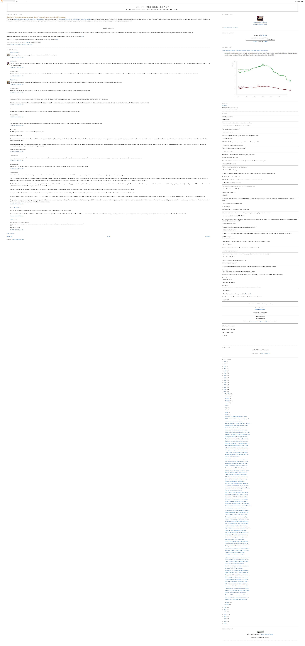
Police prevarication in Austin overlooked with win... (237, 512)
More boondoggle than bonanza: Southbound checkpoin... (238, 423)
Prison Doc (12, 80)
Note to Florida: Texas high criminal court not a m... (237, 492)
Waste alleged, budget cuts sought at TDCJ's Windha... (237, 503)
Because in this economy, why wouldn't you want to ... (237, 443)
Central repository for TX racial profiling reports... (236, 468)
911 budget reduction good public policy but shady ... (237, 476)
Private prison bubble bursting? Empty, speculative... (237, 541)
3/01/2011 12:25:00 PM (16, 84)
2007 (225, 614)
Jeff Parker (12, 220)
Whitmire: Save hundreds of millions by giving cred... (237, 432)
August (227, 403)
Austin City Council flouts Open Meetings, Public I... (237, 581)
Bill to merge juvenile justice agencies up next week (236, 577)
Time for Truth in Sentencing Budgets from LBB (236, 472)
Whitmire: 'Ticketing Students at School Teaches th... (237, 566)
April (226, 412)
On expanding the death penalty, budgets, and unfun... (237, 485)
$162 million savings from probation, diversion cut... (237, 532)
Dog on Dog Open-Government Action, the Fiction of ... (238, 528)
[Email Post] (31, 42)
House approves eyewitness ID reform (233, 421)
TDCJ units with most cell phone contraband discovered (237, 434)
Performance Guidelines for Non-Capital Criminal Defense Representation (74, 19)
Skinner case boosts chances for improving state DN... (237, 543)
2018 (225, 375)
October (227, 398)
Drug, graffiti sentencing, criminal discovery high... (236, 517)
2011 (225, 391)
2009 (225, 609)
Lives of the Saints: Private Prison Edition (234, 554)
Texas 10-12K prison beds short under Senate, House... (237, 590)
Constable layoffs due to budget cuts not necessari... (236, 525)
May (226, 410)
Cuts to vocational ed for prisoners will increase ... (236, 474)
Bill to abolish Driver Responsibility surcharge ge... (236, 499)
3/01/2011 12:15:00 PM (16, 76)
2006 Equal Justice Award (260, 309)
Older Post (207, 236)
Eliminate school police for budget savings (234, 481)
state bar (30, 44)
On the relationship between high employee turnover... (237, 510)
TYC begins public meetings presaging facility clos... (237, 483)
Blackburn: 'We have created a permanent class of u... (237, 595)
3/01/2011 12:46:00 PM (16, 93)
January (227, 604)
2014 (225, 385)
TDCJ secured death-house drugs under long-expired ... (237, 418)
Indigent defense (16, 44)
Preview (255, 41)
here (82, 36)
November (227, 396)
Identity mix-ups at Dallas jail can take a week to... (236, 501)
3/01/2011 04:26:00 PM (16, 125)
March (227, 414)
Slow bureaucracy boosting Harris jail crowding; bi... (237, 523)
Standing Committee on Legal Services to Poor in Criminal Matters (29, 19)
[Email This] (34, 42)
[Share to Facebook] (38, 42)
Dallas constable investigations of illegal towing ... (236, 479)
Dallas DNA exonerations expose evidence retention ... (237, 447)
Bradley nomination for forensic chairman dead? (236, 592)
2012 (225, 389)
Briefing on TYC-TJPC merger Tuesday (234, 568)
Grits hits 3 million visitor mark (232, 456)
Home (108, 236)
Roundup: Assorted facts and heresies (233, 490)
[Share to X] (37, 42)
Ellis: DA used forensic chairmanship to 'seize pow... (237, 597)
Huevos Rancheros (265, 353)
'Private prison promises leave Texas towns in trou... (237, 445)
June (226, 407)
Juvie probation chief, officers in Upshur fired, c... (236, 497)
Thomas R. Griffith (14, 208)
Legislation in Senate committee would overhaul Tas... (237, 557)
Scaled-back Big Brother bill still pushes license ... (236, 416)
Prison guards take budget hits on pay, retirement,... (236, 436)
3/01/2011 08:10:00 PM (16, 151)
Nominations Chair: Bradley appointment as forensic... (237, 570)
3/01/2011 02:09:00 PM (16, 117)
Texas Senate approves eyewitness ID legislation (236, 508)
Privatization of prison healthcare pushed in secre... (236, 427)
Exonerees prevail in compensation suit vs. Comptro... (237, 575)
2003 (225, 623)
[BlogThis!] (35, 42)
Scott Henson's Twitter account (231, 27)
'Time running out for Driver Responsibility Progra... (237, 588)
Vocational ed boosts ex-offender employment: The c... (237, 488)
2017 (225, 378)
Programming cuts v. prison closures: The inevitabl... (237, 439)
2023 (225, 364)
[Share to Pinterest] (40, 42)
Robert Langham (14, 52)
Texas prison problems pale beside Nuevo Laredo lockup (238, 505)
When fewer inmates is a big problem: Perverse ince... (237, 550)
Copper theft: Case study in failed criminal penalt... (236, 514)
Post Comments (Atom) (18, 239)
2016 (225, 380)
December (227, 393)
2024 (225, 361)
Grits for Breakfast (152, 6)
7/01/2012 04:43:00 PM (16, 204)
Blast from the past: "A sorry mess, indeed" (235, 539)
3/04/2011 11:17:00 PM (16, 168)
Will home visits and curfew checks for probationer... (237, 521)
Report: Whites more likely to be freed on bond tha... (237, 572)
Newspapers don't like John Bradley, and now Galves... (237, 586)
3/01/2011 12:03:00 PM (16, 67)
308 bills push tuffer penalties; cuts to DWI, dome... (236, 463)
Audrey (12, 61)
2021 (225, 368)
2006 (225, 616)
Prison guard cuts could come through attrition (235, 546)
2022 (225, 366)
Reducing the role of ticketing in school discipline (236, 430)
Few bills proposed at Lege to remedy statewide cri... (237, 519)
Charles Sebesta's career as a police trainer (234, 563)
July (226, 405)
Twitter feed (248, 294)
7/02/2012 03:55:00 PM (16, 216)
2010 (225, 607)
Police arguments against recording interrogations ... (237, 583)
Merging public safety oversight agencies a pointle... (237, 494)
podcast (24, 44)
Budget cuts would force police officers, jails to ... (236, 530)
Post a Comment (10, 233)
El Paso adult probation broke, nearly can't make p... (237, 579)
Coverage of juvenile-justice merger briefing (235, 552)
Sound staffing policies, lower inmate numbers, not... (237, 454)
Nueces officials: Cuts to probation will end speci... (236, 452)
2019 (225, 373)
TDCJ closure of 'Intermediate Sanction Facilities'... (236, 599)
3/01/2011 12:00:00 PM (16, 57)
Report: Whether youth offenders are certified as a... (236, 465)
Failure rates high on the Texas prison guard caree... (236, 534)
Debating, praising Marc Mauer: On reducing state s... (237, 470)
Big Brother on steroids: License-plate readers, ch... (236, 441)
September (227, 400)
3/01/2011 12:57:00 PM (16, 105)
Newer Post (9, 236)
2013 (225, 387)
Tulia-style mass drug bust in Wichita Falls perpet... (236, 450)
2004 (225, 621)
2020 (225, 371)
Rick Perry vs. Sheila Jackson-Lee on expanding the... (237, 548)
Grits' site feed (263, 35)
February (227, 602)
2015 (225, 382)
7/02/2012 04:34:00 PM (16, 230)
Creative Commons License (267, 634)
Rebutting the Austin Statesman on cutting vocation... (237, 459)
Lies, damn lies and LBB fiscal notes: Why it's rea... (237, 461)
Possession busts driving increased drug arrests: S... (236, 537)
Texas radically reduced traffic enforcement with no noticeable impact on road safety (245, 50)
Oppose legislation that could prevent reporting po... (237, 559)
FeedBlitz (265, 41)
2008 (225, 612)
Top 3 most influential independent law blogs (258, 321)
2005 (225, 619)
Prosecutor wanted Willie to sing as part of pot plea (236, 425)
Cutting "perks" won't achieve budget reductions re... (237, 561)
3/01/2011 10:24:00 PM (16, 160)
